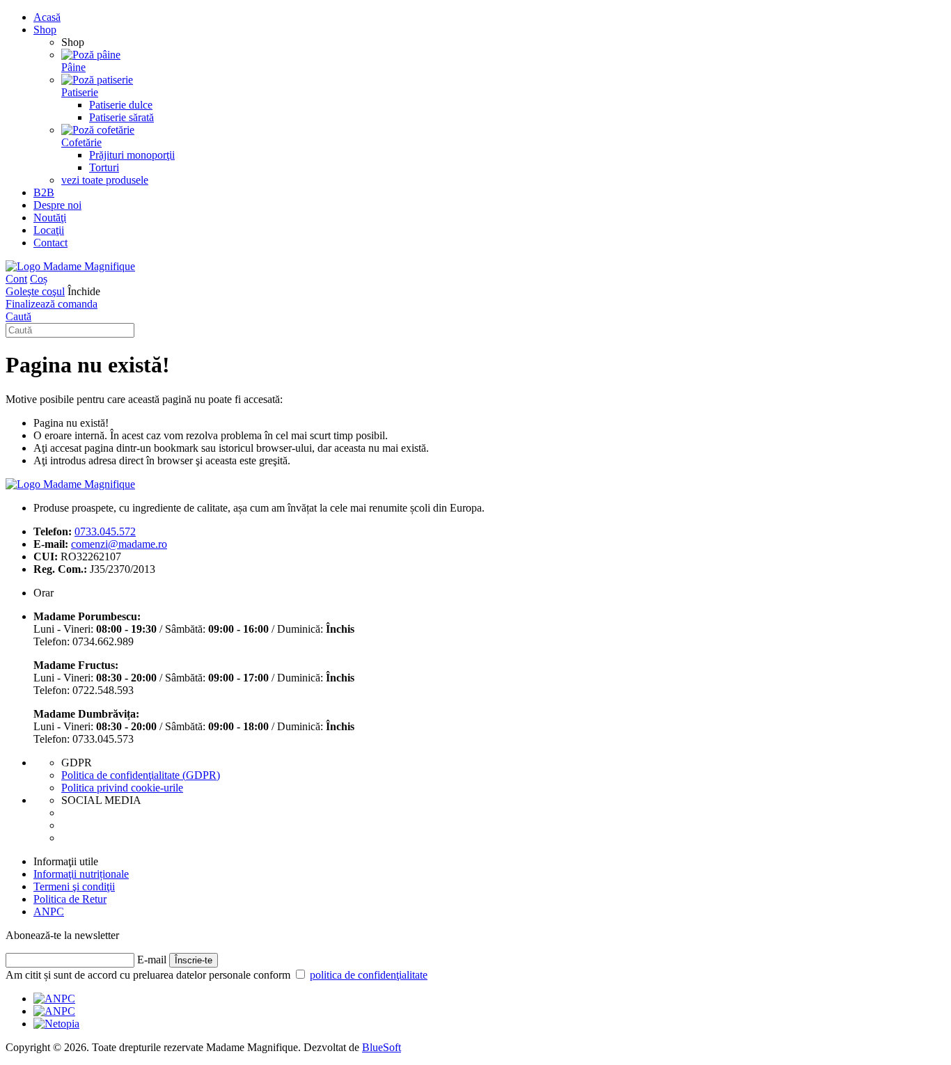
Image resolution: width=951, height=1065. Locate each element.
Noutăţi (49, 217)
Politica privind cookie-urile (122, 788)
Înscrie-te (193, 960)
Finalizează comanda (51, 304)
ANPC (48, 911)
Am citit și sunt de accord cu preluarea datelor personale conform (216, 975)
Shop (44, 30)
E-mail (151, 959)
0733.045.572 (105, 531)
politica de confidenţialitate (368, 975)
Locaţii (48, 230)
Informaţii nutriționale (81, 874)
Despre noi (57, 205)
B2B (43, 192)
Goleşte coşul (35, 291)
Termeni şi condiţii (74, 886)
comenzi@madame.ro (119, 544)
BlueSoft (381, 1047)
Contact (50, 242)
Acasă (47, 17)
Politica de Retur (70, 899)
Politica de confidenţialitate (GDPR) (140, 775)
